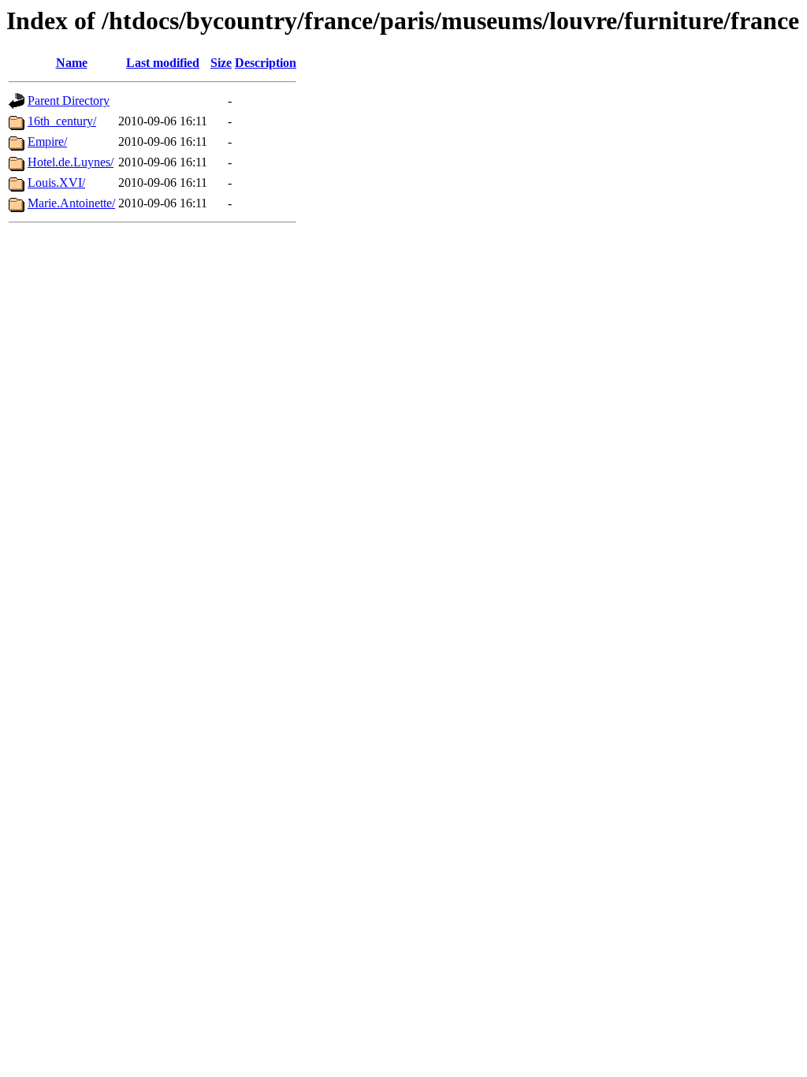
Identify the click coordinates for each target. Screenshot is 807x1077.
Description (265, 62)
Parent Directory (69, 100)
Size (221, 62)
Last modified (162, 62)
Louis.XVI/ (56, 182)
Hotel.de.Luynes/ (70, 162)
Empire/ (47, 141)
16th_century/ (62, 121)
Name (71, 62)
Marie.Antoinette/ (71, 203)
